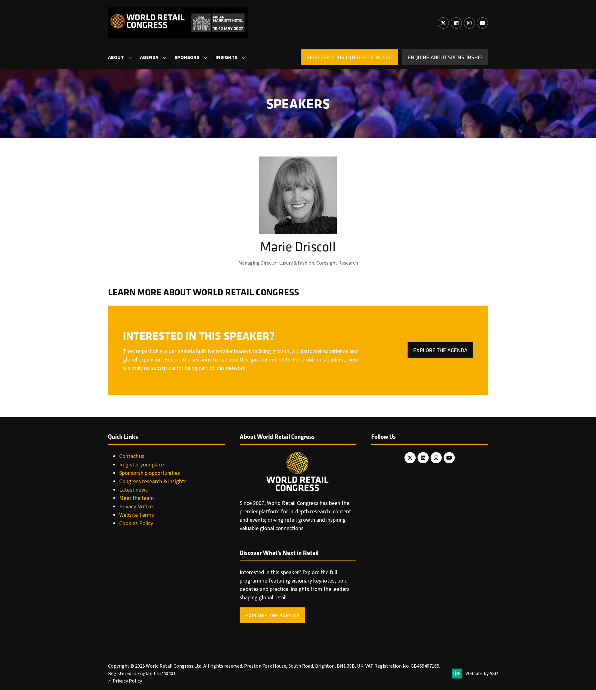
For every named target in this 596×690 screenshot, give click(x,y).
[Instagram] (469, 23)
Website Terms (136, 515)
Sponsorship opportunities (149, 473)
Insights (226, 57)
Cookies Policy (136, 523)
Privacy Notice (136, 507)
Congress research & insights (153, 481)
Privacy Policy (127, 681)
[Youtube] (482, 23)
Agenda (149, 57)
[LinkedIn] (456, 23)
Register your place (141, 465)
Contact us (131, 456)
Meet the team (136, 498)
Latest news (133, 490)
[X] (443, 23)
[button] (349, 57)
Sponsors (186, 57)
